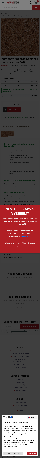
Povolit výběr (17, 453)
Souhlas (7, 422)
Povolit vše (32, 453)
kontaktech (25, 236)
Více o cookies (23, 422)
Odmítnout (7, 453)
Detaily (15, 422)
